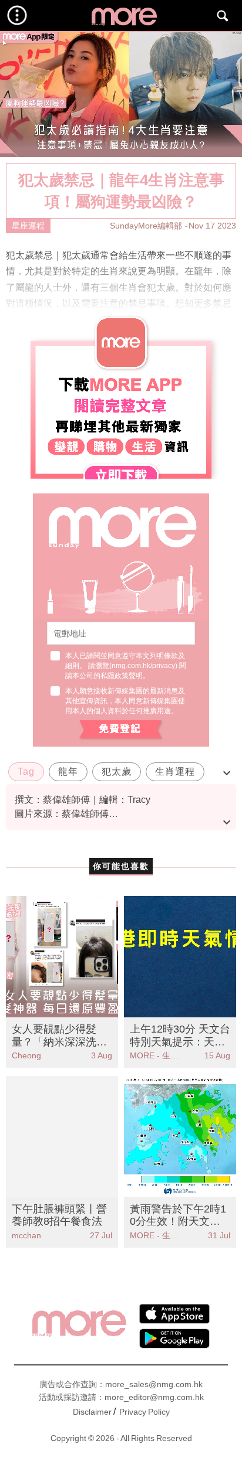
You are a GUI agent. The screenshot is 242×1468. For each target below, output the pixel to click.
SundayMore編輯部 (146, 225)
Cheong (26, 1055)
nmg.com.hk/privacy (143, 665)
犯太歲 (117, 771)
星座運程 (28, 226)
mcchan (26, 1235)
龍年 (68, 771)
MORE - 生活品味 (155, 1055)
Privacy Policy (144, 1411)
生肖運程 (175, 771)
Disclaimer (92, 1411)
